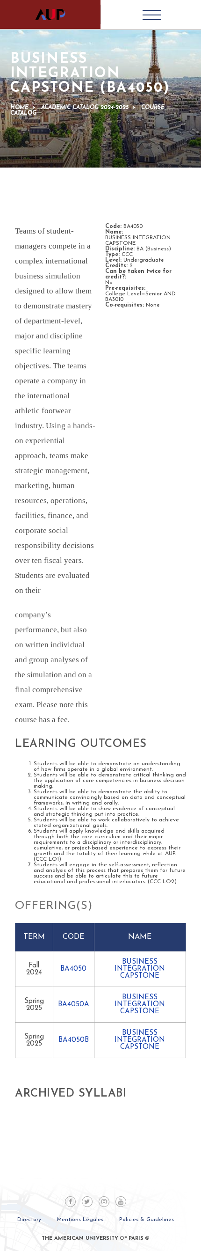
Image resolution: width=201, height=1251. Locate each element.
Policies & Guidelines (146, 1219)
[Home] (50, 14)
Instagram (104, 1201)
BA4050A (73, 1004)
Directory (29, 1219)
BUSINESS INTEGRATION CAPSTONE (140, 969)
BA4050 (73, 969)
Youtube (120, 1201)
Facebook (70, 1201)
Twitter (87, 1201)
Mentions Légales (80, 1219)
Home (19, 107)
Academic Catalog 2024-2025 (85, 107)
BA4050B (73, 1040)
